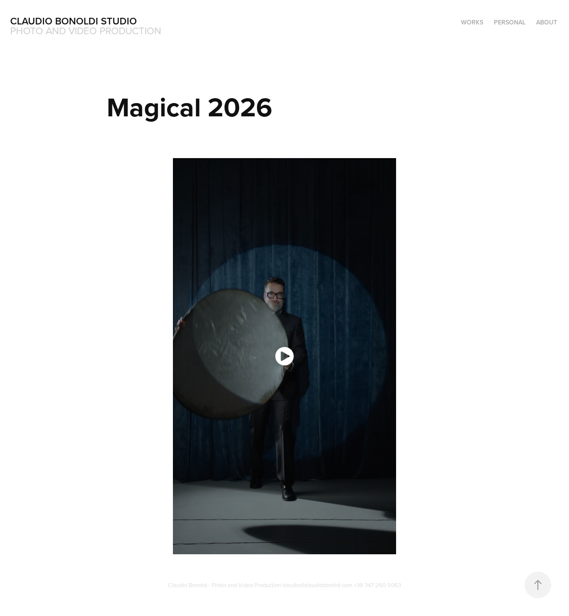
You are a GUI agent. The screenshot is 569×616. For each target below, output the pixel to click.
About (546, 22)
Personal (509, 22)
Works (472, 22)
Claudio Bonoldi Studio (73, 21)
